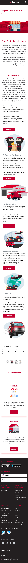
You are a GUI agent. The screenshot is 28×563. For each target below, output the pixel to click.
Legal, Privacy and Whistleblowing (19, 523)
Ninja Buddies (18, 510)
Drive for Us (17, 517)
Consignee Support (5, 513)
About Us (17, 508)
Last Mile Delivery (19, 499)
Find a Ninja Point (5, 517)
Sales (4, 555)
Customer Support (7, 553)
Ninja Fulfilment (18, 492)
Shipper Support (5, 515)
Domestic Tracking (5, 508)
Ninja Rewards (18, 513)
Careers (16, 515)
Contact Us (4, 520)
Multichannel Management (4, 491)
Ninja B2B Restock (19, 490)
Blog (16, 520)
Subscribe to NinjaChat (6, 522)
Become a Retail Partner (20, 497)
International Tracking (6, 510)
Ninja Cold (17, 495)
